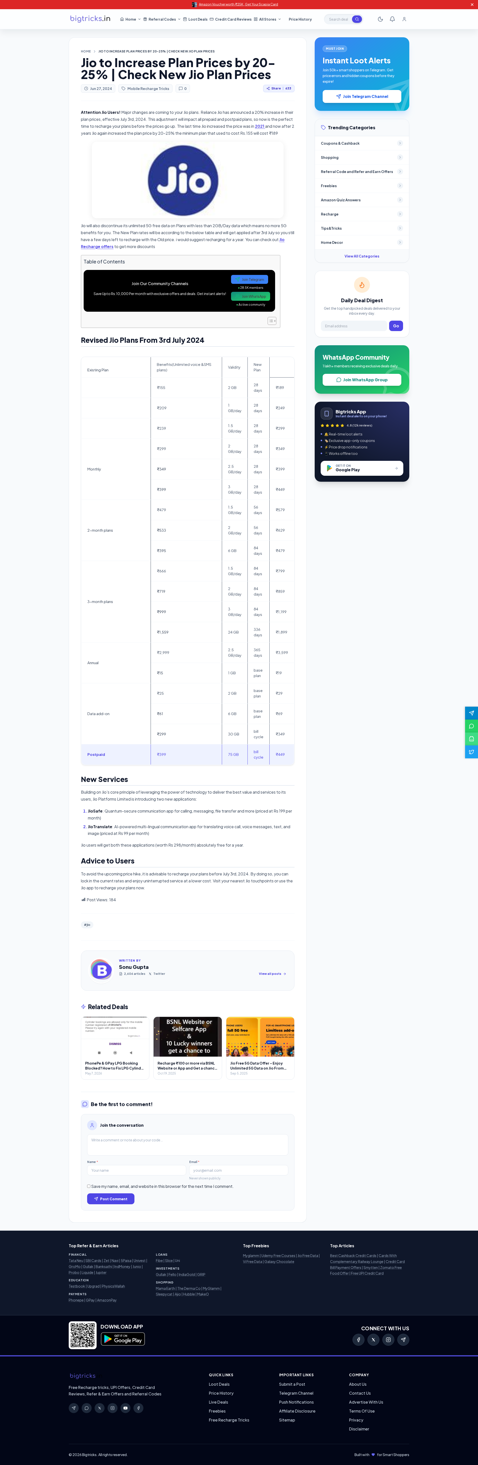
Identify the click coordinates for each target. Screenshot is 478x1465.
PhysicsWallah (113, 1286)
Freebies (217, 1411)
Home (86, 51)
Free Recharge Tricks (229, 1419)
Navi (115, 1260)
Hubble (189, 1294)
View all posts (270, 974)
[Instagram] (388, 1340)
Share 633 (281, 88)
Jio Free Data (308, 1255)
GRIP (201, 1274)
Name (92, 1162)
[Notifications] (392, 19)
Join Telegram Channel (365, 96)
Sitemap (287, 1419)
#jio (87, 925)
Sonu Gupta (134, 967)
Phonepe (76, 1300)
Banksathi (104, 1266)
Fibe (159, 1260)
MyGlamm (211, 1288)
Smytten (370, 1267)
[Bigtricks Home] (90, 19)
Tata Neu (76, 1260)
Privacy (356, 1419)
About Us (357, 1384)
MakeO (203, 1294)
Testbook (77, 1286)
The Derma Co (189, 1288)
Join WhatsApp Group (365, 379)
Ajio (178, 1294)
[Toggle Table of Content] (269, 321)
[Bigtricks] (134, 1376)
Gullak (88, 1266)
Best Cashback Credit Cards (353, 1255)
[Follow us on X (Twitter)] (471, 751)
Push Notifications (296, 1402)
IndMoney (122, 1266)
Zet (106, 1260)
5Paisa (126, 1260)
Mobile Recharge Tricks (148, 88)
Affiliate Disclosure (297, 1411)
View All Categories (362, 256)
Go (396, 325)
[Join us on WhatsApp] (471, 726)
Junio (137, 1266)
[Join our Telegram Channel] (471, 713)
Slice (169, 1260)
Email (194, 1162)
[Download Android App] (471, 738)
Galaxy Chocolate (279, 1261)
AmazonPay (107, 1300)
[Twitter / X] (373, 1340)
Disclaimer (359, 1428)
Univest (140, 1260)
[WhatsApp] (87, 1408)
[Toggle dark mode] (380, 19)
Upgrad (93, 1286)
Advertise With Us (366, 1402)
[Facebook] (358, 1340)
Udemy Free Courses (278, 1255)
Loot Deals (219, 1384)
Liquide (87, 1272)
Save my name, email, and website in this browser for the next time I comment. (162, 1186)
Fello (173, 1274)
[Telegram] (403, 1340)
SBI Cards (93, 1260)
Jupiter (101, 1272)
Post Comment (113, 1199)
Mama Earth (165, 1288)
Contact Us (360, 1393)
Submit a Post (292, 1384)
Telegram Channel (296, 1393)
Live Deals (218, 1402)
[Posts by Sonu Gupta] (101, 971)
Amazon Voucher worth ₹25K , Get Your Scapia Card (238, 4)
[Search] (357, 19)
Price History (221, 1393)
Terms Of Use (362, 1411)
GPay (90, 1300)
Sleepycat (164, 1294)
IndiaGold (187, 1274)
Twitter (159, 974)
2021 (260, 126)
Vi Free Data (252, 1261)
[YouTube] (125, 1408)
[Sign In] (404, 19)
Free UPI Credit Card (367, 1273)
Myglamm (251, 1255)
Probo (74, 1272)
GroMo (75, 1266)
